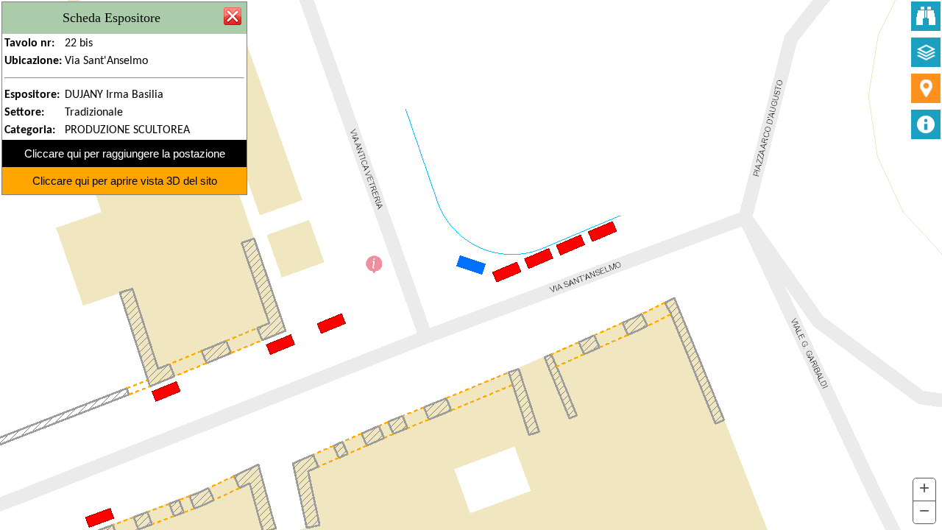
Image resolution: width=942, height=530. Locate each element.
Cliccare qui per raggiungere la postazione (124, 153)
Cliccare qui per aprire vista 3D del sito (124, 180)
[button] (924, 489)
